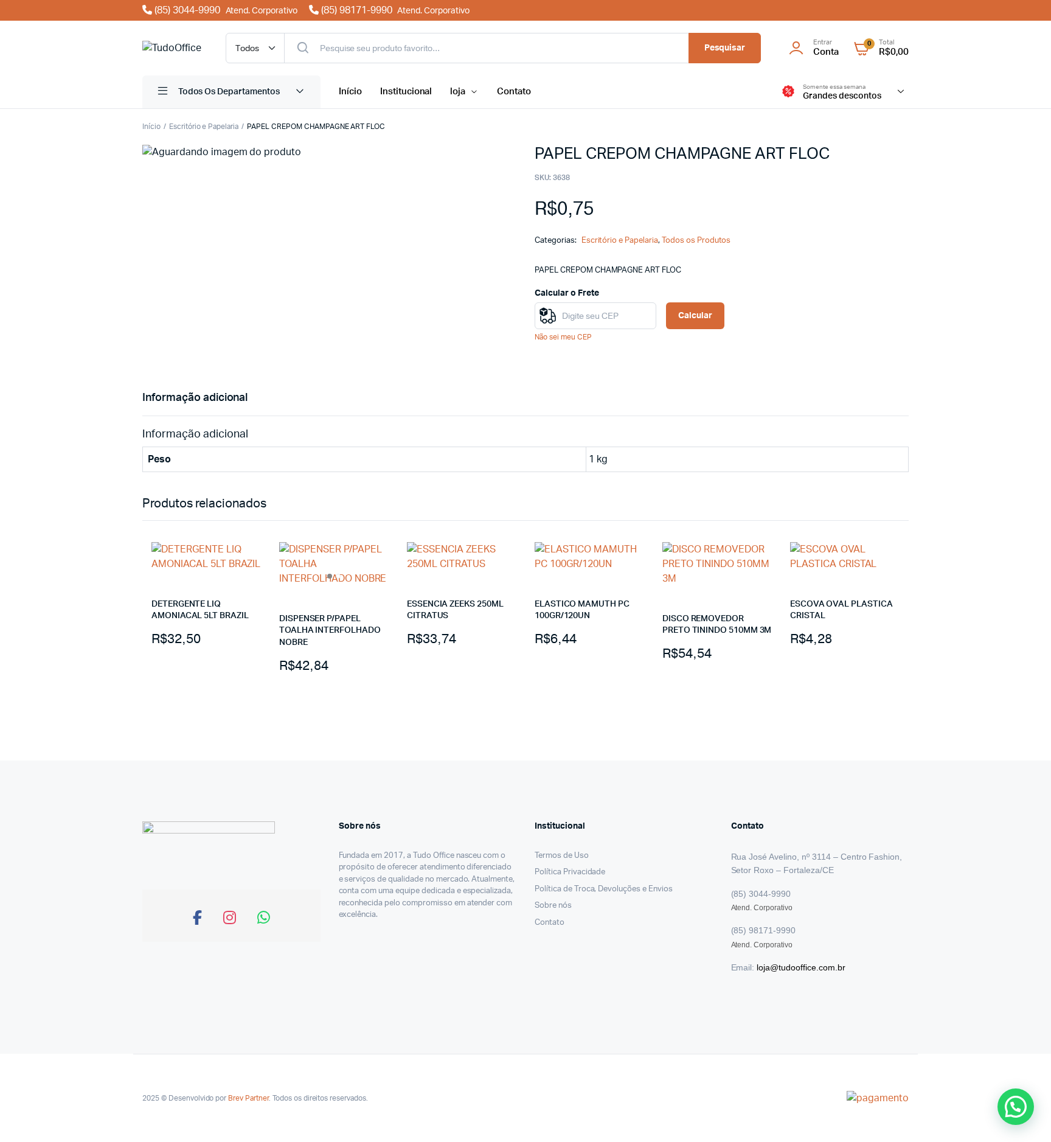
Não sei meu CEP (563, 337)
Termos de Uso (562, 856)
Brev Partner (248, 1098)
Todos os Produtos (696, 241)
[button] (1015, 1106)
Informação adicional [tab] (195, 397)
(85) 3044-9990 (224, 10)
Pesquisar (725, 48)
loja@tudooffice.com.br (801, 967)
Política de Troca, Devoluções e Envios (604, 889)
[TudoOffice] (171, 48)
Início (350, 91)
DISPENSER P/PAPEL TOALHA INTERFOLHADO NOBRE (330, 631)
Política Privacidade (570, 872)
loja (457, 91)
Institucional (406, 91)
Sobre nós (553, 906)
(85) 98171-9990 (394, 10)
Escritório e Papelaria (203, 126)
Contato (514, 91)
